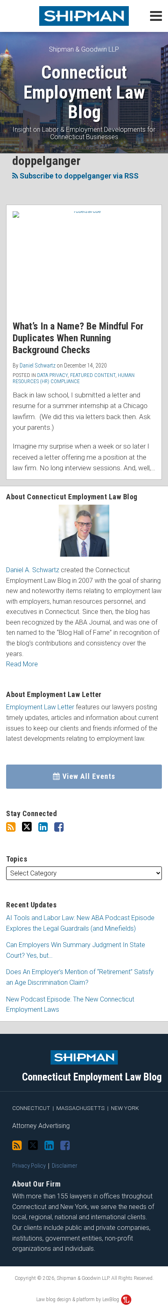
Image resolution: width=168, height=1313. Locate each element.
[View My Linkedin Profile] (43, 827)
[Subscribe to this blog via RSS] (10, 827)
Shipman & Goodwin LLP (84, 49)
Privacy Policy (29, 1165)
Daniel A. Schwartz (32, 570)
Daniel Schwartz (37, 365)
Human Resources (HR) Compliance (74, 378)
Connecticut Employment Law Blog (84, 92)
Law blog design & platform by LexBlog (78, 1299)
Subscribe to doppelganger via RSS (78, 175)
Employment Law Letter (40, 707)
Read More (22, 664)
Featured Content (92, 375)
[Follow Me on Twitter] (27, 827)
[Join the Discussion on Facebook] (59, 827)
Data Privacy (52, 375)
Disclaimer (64, 1165)
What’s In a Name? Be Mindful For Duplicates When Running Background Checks (78, 338)
